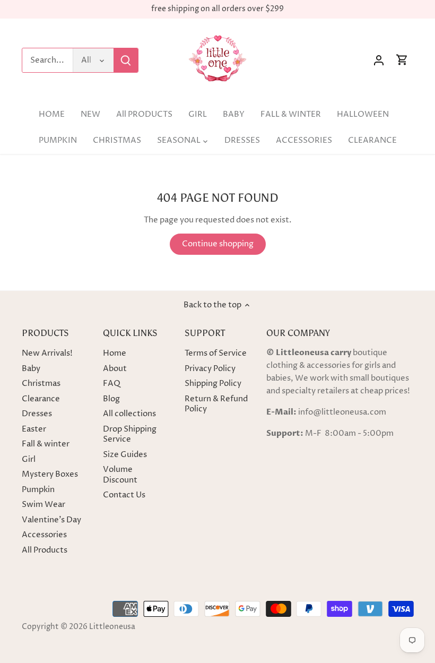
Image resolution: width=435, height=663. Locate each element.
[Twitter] (339, 611)
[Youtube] (370, 611)
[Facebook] (355, 611)
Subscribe (388, 578)
